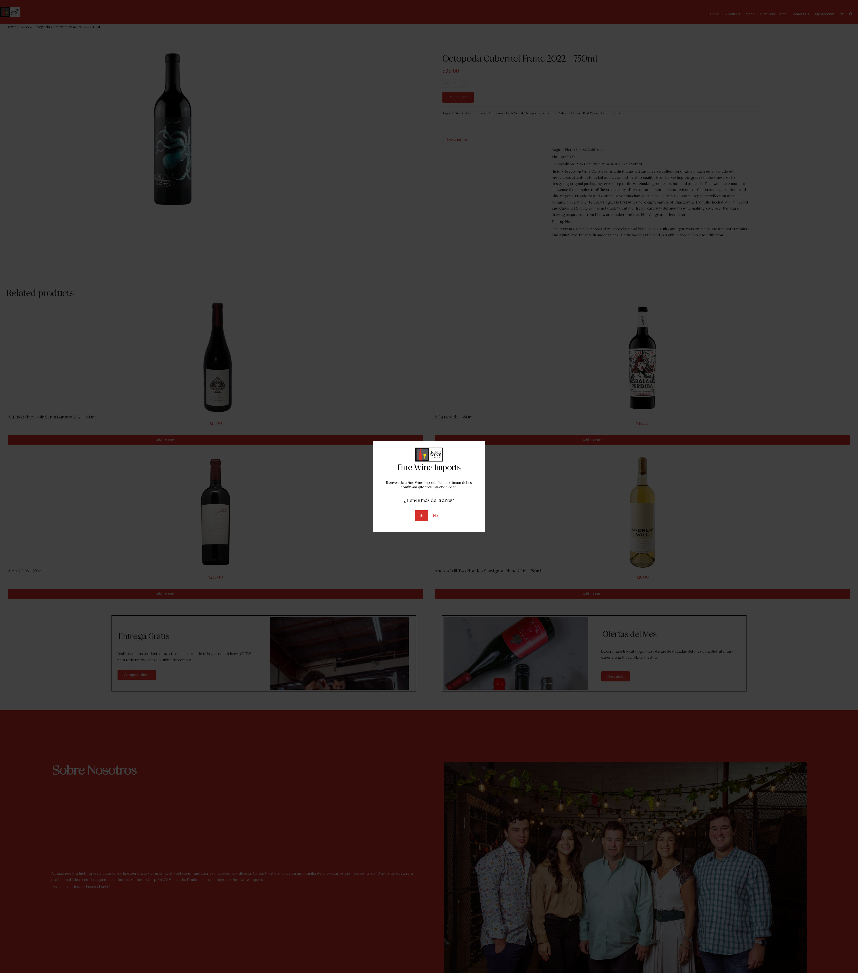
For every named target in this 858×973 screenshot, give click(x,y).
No (435, 515)
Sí (421, 515)
